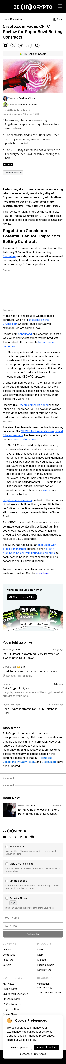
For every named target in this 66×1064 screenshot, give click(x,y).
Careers (7, 964)
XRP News (8, 983)
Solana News (10, 1014)
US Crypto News (12, 1004)
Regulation (16, 19)
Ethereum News (11, 998)
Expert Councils (45, 964)
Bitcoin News (10, 988)
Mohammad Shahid (27, 104)
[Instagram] (37, 45)
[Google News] (32, 837)
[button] (33, 850)
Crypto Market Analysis (15, 993)
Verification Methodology (44, 985)
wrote (46, 490)
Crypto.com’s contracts (17, 500)
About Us (8, 959)
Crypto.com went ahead (34, 405)
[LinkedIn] (29, 45)
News (6, 19)
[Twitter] (13, 45)
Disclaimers (49, 762)
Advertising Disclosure (49, 992)
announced (25, 334)
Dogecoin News (11, 1009)
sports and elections (24, 439)
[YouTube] (5, 45)
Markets (41, 959)
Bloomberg (10, 256)
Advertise (8, 949)
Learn (40, 954)
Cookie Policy (27, 1040)
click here (42, 573)
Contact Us (9, 954)
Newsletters (44, 969)
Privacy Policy (26, 762)
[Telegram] (21, 45)
